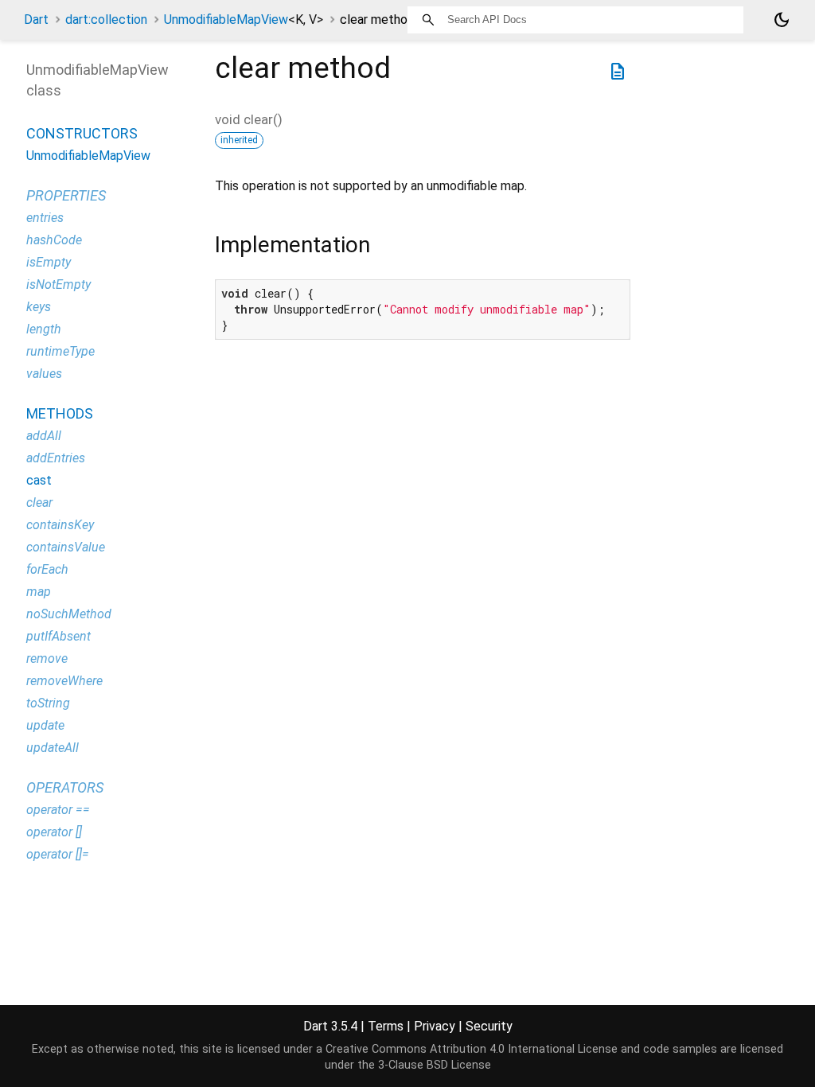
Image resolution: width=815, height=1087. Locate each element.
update (45, 725)
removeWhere (64, 680)
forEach (47, 569)
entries (45, 217)
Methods (59, 413)
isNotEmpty (58, 284)
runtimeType (60, 351)
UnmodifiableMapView (243, 19)
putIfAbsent (58, 636)
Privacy (434, 1026)
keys (38, 306)
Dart (36, 19)
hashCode (54, 239)
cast (39, 480)
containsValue (65, 547)
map (38, 591)
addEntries (55, 458)
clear (39, 502)
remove (47, 658)
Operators (64, 787)
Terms (386, 1026)
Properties (66, 195)
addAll (43, 435)
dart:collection (106, 19)
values (44, 373)
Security (489, 1026)
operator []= (57, 854)
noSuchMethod (68, 613)
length (43, 329)
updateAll (52, 747)
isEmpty (48, 262)
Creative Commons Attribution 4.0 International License (472, 1049)
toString (48, 703)
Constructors (82, 133)
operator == (58, 809)
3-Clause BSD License (434, 1065)
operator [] (54, 832)
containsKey (60, 524)
